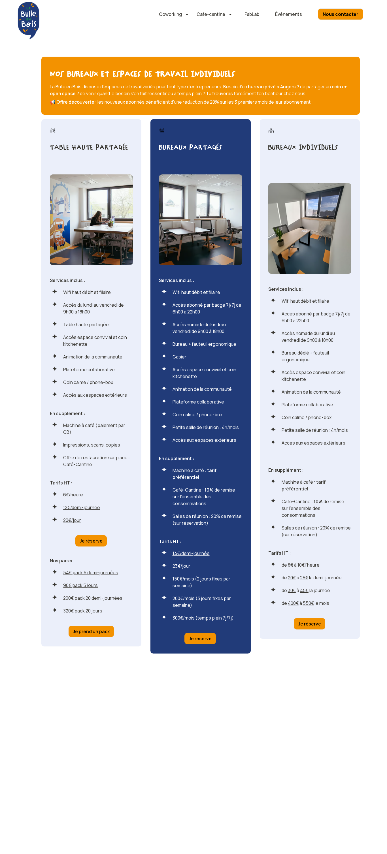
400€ (293, 603)
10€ (301, 565)
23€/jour (181, 566)
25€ (304, 578)
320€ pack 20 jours (82, 611)
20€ (292, 578)
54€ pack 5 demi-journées (90, 572)
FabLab (251, 14)
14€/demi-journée (191, 553)
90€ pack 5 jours (80, 585)
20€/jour (72, 520)
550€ (308, 603)
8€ (290, 565)
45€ (304, 590)
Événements (288, 14)
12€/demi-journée (81, 507)
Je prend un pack (91, 631)
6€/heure (73, 495)
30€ (292, 590)
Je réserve (91, 541)
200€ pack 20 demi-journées (92, 598)
